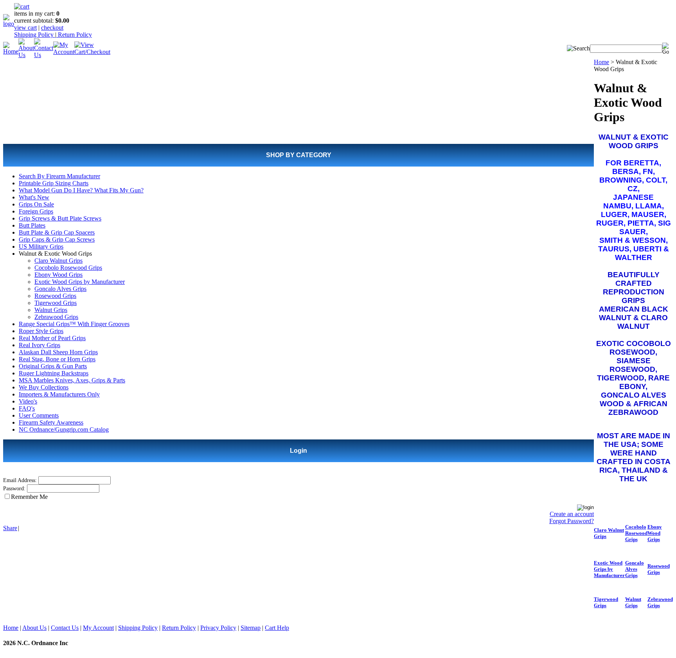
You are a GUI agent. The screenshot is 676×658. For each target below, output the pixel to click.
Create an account (572, 514)
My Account (98, 627)
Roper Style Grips (41, 331)
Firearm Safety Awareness (51, 422)
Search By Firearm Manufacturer (59, 176)
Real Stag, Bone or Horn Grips (57, 359)
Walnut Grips (50, 310)
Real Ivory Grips (39, 345)
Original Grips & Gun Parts (53, 366)
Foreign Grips (36, 211)
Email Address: (20, 480)
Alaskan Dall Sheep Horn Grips (58, 352)
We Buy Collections (43, 387)
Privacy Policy (218, 627)
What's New (34, 197)
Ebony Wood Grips (58, 274)
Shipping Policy (34, 34)
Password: (14, 488)
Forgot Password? (571, 521)
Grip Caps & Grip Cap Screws (57, 239)
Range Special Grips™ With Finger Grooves (74, 324)
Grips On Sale (36, 204)
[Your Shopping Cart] (21, 6)
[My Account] (63, 51)
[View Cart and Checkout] (92, 51)
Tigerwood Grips (55, 302)
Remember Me (29, 496)
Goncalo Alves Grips (60, 288)
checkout (52, 27)
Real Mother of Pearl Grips (52, 338)
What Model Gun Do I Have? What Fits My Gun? (81, 190)
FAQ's (27, 408)
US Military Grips (41, 246)
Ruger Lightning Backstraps (53, 373)
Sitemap (251, 627)
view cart (25, 27)
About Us (34, 627)
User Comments (39, 415)
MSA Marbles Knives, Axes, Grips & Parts (72, 380)
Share (10, 528)
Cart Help (277, 627)
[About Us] (26, 55)
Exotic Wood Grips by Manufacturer (79, 281)
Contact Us (65, 627)
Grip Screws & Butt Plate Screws (60, 218)
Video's (28, 401)
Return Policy (74, 34)
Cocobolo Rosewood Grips (68, 267)
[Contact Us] (43, 55)
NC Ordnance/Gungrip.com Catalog (64, 429)
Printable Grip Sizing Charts (53, 183)
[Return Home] (8, 23)
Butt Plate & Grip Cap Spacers (57, 232)
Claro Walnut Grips (58, 260)
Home (601, 62)
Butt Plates (32, 225)
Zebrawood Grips (56, 317)
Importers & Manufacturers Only (59, 394)
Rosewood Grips (55, 295)
